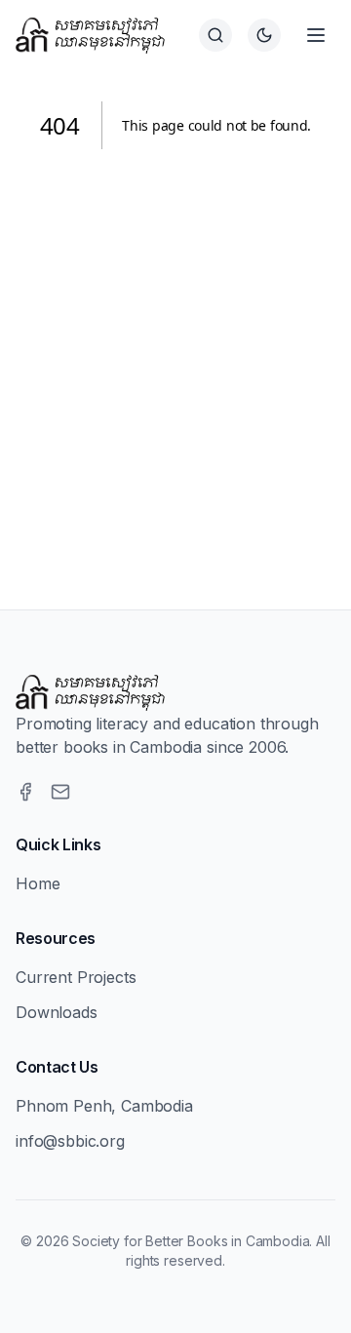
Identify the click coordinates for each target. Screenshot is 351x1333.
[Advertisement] (175, 355)
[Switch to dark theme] (264, 35)
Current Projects (76, 977)
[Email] (60, 792)
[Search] (215, 35)
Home (37, 883)
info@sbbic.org (70, 1141)
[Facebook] (25, 792)
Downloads (57, 1012)
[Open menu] (315, 35)
